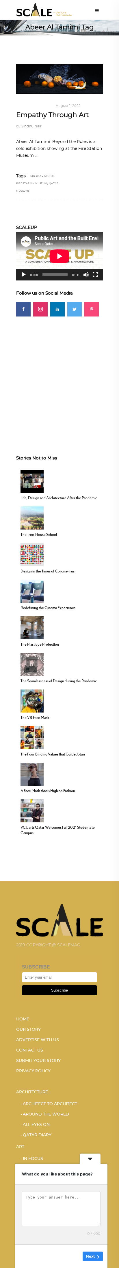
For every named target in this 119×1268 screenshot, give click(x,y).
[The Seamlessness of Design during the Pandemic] (32, 663)
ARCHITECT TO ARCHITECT (50, 1104)
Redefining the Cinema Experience (48, 607)
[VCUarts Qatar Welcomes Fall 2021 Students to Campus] (32, 810)
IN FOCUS (33, 1159)
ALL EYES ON (36, 1125)
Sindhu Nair (31, 126)
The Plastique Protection (40, 644)
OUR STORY (28, 1030)
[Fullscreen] (95, 275)
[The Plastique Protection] (32, 627)
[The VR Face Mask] (32, 700)
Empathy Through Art (52, 115)
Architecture (32, 1092)
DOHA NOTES (39, 106)
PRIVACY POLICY (33, 1071)
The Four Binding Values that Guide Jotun (53, 754)
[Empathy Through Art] (59, 79)
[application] (59, 256)
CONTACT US (29, 1050)
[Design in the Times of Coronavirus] (32, 553)
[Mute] (86, 275)
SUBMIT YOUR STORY (38, 1061)
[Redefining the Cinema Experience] (32, 590)
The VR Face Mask (35, 717)
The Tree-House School (39, 534)
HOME (22, 1019)
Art (20, 106)
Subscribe (59, 990)
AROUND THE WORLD (46, 1114)
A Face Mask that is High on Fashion (48, 790)
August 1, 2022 (68, 106)
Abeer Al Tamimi (42, 176)
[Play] (24, 275)
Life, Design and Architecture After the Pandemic (59, 497)
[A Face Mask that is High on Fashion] (32, 773)
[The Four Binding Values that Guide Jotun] (32, 736)
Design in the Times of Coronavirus (48, 571)
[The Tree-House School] (32, 517)
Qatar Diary (37, 1135)
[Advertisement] (59, 375)
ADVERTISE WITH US (37, 1040)
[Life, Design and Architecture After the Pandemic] (32, 480)
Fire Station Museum (31, 183)
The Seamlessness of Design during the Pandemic (59, 681)
